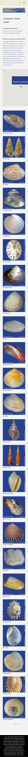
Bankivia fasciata (6, 158)
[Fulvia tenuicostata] (14, 301)
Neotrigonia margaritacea (8, 544)
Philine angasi (5, 647)
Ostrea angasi (5, 570)
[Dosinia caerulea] (14, 224)
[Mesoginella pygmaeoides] (14, 481)
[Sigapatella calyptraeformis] (14, 707)
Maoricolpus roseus (7, 467)
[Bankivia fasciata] (14, 147)
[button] (21, 86)
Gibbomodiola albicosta (8, 364)
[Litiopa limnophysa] (14, 430)
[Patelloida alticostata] (14, 610)
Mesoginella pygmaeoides (8, 493)
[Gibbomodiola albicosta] (14, 352)
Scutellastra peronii (6, 693)
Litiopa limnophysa (6, 441)
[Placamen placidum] (14, 661)
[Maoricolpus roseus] (14, 455)
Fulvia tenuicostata (6, 313)
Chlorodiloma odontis (7, 210)
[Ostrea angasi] (14, 558)
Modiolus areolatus (7, 519)
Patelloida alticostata (7, 621)
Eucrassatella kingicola (7, 287)
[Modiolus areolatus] (14, 507)
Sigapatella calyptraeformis (8, 719)
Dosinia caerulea (6, 236)
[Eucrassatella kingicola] (14, 275)
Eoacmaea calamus (7, 261)
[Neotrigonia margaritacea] (14, 532)
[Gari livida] (14, 327)
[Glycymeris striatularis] (14, 378)
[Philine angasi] (14, 635)
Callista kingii (5, 184)
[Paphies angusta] (14, 584)
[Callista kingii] (14, 172)
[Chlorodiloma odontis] (14, 198)
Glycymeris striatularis (7, 390)
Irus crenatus (5, 416)
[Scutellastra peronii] (14, 684)
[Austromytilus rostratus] (14, 121)
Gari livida (5, 338)
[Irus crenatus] (14, 404)
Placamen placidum (7, 673)
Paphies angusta (6, 596)
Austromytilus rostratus (7, 133)
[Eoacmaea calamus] (14, 249)
